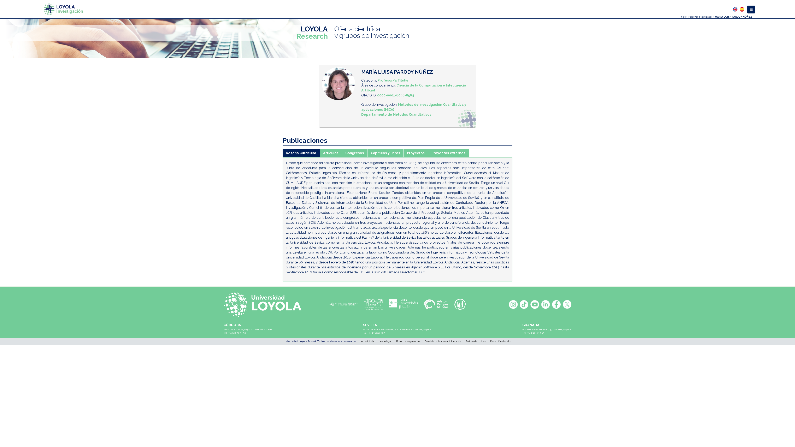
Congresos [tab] (354, 153)
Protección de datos (500, 341)
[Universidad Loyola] (265, 304)
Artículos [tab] (330, 153)
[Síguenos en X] (567, 304)
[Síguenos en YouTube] (534, 304)
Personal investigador (700, 16)
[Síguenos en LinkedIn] (545, 304)
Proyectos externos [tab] (448, 153)
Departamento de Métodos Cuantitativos (396, 115)
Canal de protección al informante (443, 341)
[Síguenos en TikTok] (524, 304)
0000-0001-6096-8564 (395, 95)
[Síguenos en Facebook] (556, 304)
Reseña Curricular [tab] (301, 153)
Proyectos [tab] (416, 153)
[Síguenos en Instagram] (513, 304)
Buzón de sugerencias (408, 341)
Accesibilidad (368, 341)
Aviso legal (385, 341)
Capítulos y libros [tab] (385, 153)
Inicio (683, 16)
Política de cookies (475, 341)
